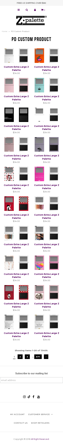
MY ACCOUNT (17, 414)
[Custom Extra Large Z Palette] (16, 56)
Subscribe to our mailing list (31, 373)
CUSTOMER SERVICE (39, 414)
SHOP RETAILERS (40, 423)
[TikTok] (29, 397)
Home (4, 31)
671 (38, 356)
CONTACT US (21, 423)
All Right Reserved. (40, 439)
